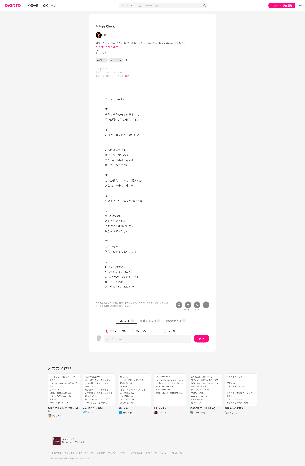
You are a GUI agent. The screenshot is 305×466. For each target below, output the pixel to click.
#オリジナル (116, 60)
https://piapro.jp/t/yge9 (107, 46)
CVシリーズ (151, 452)
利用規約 (101, 452)
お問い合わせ (137, 452)
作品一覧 (33, 5)
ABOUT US (177, 452)
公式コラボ (49, 5)
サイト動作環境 (54, 452)
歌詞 (127, 76)
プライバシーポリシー (118, 452)
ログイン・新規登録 (281, 5)
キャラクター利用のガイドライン (79, 452)
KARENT (164, 452)
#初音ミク (101, 60)
